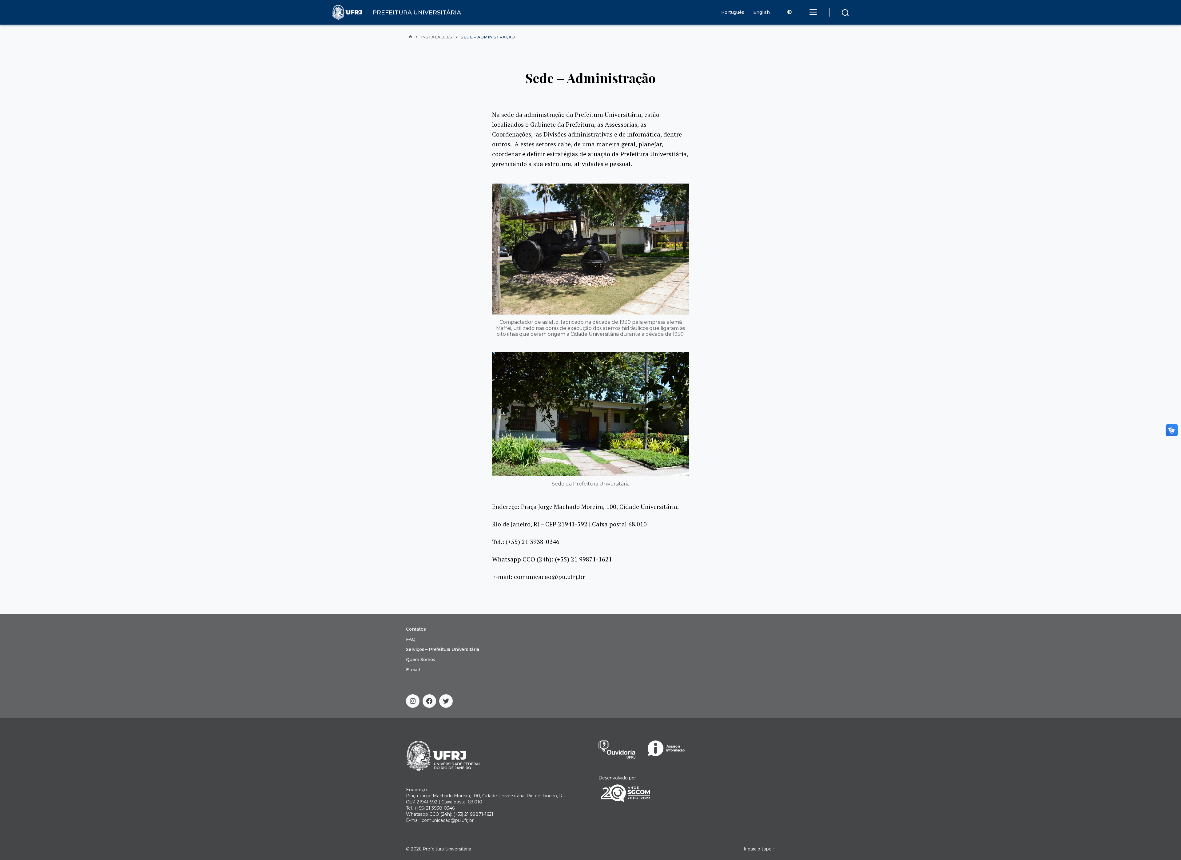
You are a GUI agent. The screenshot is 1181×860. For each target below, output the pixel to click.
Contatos (416, 629)
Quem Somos (420, 659)
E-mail (413, 669)
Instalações (436, 37)
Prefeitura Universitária (447, 849)
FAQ (410, 639)
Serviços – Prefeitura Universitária (442, 649)
